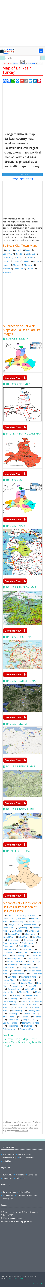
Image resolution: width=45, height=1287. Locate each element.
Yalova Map (12, 1019)
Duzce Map (27, 949)
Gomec (6, 261)
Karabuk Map (18, 973)
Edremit (20, 257)
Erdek (30, 257)
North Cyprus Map (30, 1023)
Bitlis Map (22, 937)
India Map (7, 1161)
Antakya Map (9, 1029)
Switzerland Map (24, 1154)
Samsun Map (18, 1004)
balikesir (32, 63)
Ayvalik (18, 250)
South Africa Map (7, 1147)
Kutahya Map (13, 989)
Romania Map (8, 1195)
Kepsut (6, 265)
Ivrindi (36, 261)
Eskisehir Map (35, 955)
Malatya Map (30, 989)
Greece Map (5, 1184)
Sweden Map (8, 1178)
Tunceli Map (8, 1016)
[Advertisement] (22, 23)
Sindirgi (30, 268)
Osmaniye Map (9, 1001)
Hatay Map (12, 964)
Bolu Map (36, 937)
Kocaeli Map (17, 986)
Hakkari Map (34, 961)
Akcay (8, 250)
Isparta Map (8, 967)
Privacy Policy (12, 1278)
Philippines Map (9, 1154)
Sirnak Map (17, 1010)
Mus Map (16, 995)
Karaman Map (35, 973)
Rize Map (25, 1001)
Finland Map (20, 1178)
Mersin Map (12, 1026)
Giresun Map (32, 958)
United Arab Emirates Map (27, 1195)
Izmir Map (16, 970)
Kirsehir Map (26, 983)
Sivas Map (22, 1007)
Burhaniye (30, 254)
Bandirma (7, 254)
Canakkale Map (10, 943)
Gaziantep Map (14, 958)
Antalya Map (13, 924)
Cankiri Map (27, 943)
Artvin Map (8, 927)
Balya (27, 250)
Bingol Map (8, 937)
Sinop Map (8, 1007)
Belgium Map (6, 1167)
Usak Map (23, 1016)
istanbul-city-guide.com (17, 1218)
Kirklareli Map (9, 983)
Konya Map (33, 986)
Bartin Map (17, 931)
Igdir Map (26, 964)
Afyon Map (8, 918)
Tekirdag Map (33, 1010)
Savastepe (18, 268)
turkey (23, 63)
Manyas (16, 265)
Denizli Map (24, 946)
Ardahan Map (30, 924)
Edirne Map (8, 952)
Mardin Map (24, 992)
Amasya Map (18, 921)
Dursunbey (8, 257)
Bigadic (18, 254)
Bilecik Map (29, 934)
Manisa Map (8, 992)
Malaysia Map (24, 1192)
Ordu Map (27, 998)
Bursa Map (28, 940)
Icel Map (23, 967)
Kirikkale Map (25, 980)
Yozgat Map (28, 1019)
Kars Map (11, 977)
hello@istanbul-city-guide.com (20, 1221)
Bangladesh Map (9, 1192)
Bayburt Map (13, 934)
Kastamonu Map (28, 977)
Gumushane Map (15, 961)
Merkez (6, 268)
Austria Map (32, 1175)
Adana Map (12, 915)
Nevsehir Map (32, 995)
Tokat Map (12, 1013)
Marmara (28, 265)
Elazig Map (23, 952)
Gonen (16, 261)
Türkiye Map (8, 1175)
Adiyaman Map (29, 915)
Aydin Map (22, 927)
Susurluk (7, 272)
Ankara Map (34, 921)
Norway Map (8, 1199)
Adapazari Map (26, 1029)
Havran (26, 261)
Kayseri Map (8, 980)
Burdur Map (12, 940)
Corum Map (8, 946)
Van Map (37, 1016)
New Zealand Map (26, 1158)
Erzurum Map (18, 955)
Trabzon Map (28, 1013)
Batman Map (33, 931)
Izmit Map (27, 1026)
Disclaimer (22, 1278)
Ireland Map (20, 1175)
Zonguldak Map (10, 1023)
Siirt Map (33, 1004)
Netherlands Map (9, 1158)
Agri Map (22, 918)
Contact (4, 1205)
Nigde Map (12, 998)
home (15, 63)
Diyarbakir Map (10, 949)
